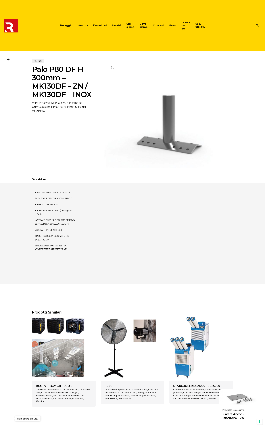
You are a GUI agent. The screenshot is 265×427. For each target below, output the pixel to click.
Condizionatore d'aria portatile (188, 389)
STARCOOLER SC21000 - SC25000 (196, 386)
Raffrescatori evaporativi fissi (68, 398)
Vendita (40, 401)
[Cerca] (257, 25)
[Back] (8, 59)
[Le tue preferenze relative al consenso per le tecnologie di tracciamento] (260, 422)
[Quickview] (40, 325)
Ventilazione (111, 398)
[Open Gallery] (112, 67)
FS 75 (108, 386)
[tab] (39, 179)
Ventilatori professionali (117, 395)
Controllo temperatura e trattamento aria (57, 389)
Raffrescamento (44, 395)
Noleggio (73, 392)
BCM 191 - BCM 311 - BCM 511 (55, 386)
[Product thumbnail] (64, 349)
